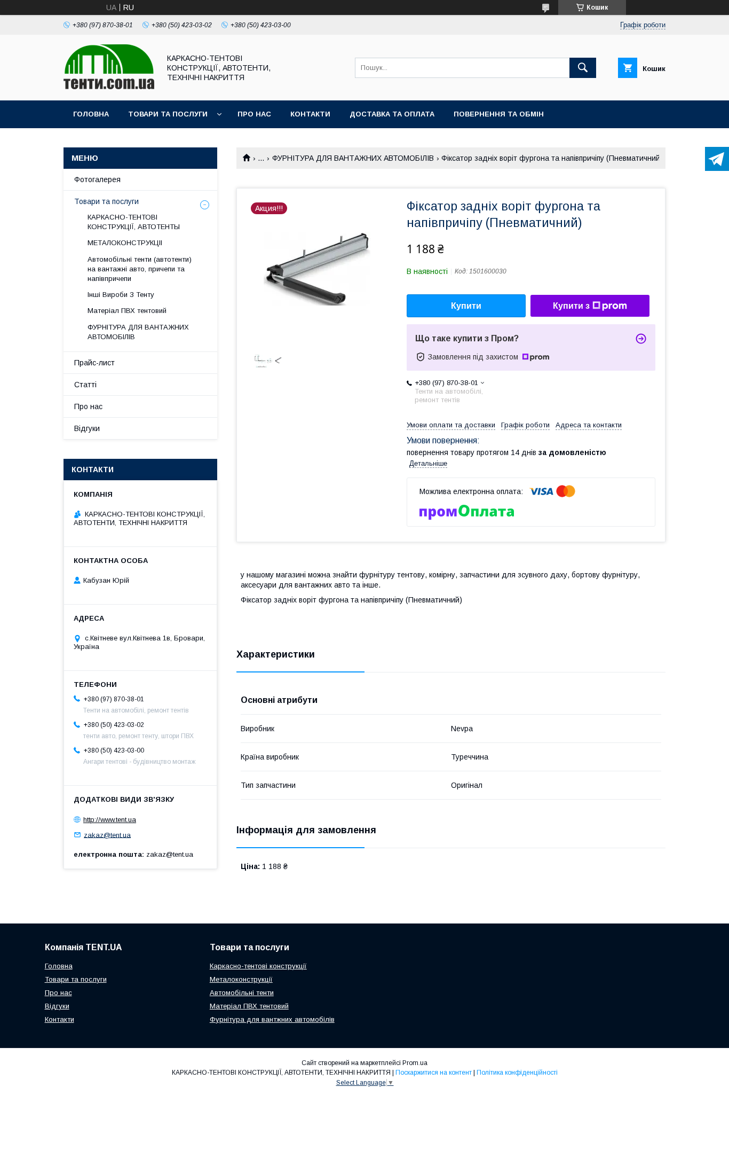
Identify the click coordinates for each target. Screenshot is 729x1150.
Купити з (571, 305)
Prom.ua (414, 1063)
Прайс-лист (94, 362)
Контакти (310, 114)
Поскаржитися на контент (433, 1072)
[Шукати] (582, 68)
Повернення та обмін (499, 114)
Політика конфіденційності (517, 1072)
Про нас (254, 114)
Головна (91, 114)
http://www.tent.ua (109, 820)
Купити (466, 305)
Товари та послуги (168, 114)
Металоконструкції (241, 979)
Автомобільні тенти (242, 993)
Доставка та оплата (392, 114)
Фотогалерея (97, 179)
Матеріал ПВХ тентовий (127, 311)
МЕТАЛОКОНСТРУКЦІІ (125, 243)
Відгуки (87, 428)
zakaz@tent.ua (107, 835)
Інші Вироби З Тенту (121, 295)
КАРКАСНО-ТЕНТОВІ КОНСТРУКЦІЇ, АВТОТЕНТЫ (134, 222)
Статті (85, 384)
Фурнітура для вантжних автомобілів (272, 1019)
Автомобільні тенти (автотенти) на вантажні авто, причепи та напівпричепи (140, 269)
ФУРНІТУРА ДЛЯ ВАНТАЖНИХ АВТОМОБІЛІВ (353, 158)
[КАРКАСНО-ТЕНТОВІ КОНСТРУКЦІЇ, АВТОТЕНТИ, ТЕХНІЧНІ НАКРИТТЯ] (109, 86)
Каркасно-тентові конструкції (258, 966)
